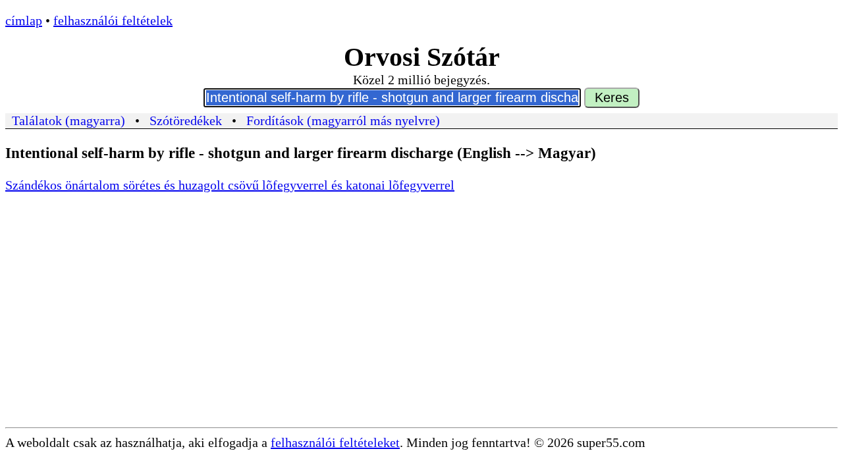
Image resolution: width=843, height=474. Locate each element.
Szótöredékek (186, 120)
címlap (23, 20)
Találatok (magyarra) (68, 120)
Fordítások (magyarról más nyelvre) (343, 120)
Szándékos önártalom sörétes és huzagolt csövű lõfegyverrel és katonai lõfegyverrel (229, 185)
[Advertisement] (421, 328)
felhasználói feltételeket (335, 442)
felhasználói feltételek (113, 20)
